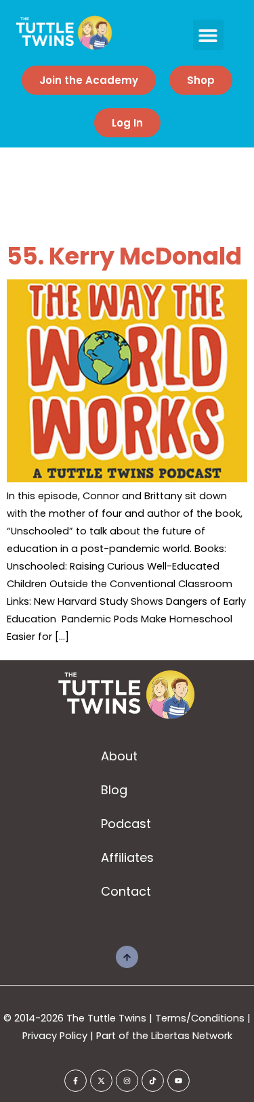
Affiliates (127, 857)
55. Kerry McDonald (124, 256)
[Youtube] (178, 1081)
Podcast (126, 823)
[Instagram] (127, 1081)
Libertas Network (191, 1035)
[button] (208, 35)
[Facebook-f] (75, 1081)
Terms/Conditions (200, 1018)
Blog (114, 789)
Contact (126, 891)
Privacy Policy (54, 1035)
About (119, 756)
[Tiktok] (153, 1081)
